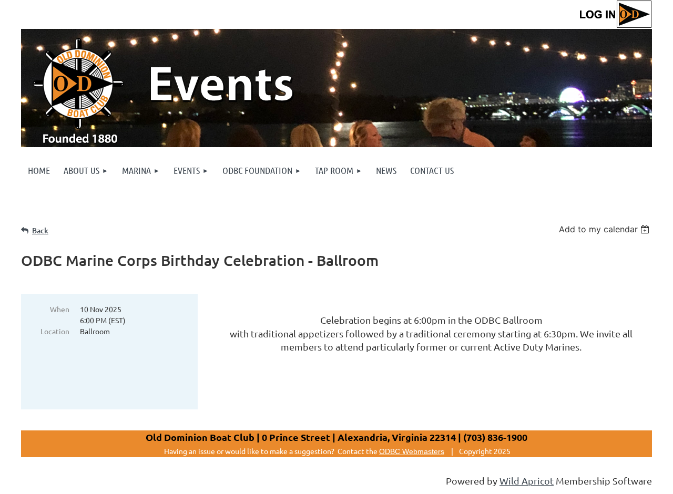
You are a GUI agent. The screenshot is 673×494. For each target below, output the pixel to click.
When (59, 309)
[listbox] (605, 229)
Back (40, 230)
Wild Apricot (526, 480)
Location (54, 331)
